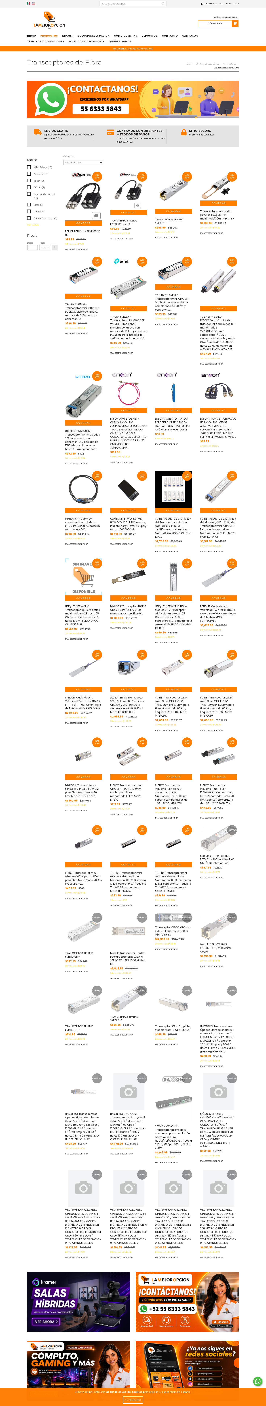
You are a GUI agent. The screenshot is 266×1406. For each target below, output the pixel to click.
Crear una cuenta (213, 4)
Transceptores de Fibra (76, 249)
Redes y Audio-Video (207, 64)
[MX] (28, 3)
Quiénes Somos (120, 41)
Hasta (42, 242)
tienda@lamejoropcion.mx (225, 17)
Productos (49, 35)
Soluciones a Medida (94, 35)
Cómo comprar (125, 35)
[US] (33, 3)
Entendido (133, 1400)
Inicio (31, 35)
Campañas (190, 35)
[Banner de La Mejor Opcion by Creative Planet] (78, 1302)
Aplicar (55, 247)
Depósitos (150, 35)
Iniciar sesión (232, 4)
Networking (229, 64)
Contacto (170, 35)
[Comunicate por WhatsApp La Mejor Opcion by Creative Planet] (257, 1381)
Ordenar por (69, 156)
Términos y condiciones (45, 41)
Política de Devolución (86, 41)
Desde (30, 242)
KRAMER (67, 35)
